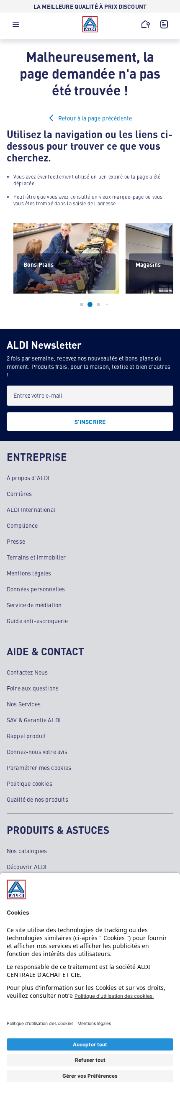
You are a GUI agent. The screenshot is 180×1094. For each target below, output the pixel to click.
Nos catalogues (27, 850)
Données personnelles (36, 589)
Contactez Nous (27, 672)
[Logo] (90, 24)
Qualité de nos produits (37, 799)
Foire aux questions (33, 688)
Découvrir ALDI (26, 866)
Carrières (19, 493)
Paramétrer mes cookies (39, 767)
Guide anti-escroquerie (37, 620)
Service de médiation (34, 605)
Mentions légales (29, 573)
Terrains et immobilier (36, 557)
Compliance (22, 525)
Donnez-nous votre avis (37, 751)
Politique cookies (29, 783)
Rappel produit (26, 735)
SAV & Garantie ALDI (34, 720)
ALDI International (31, 509)
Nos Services (24, 704)
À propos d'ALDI (28, 477)
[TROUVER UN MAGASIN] (146, 24)
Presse (16, 541)
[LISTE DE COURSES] (164, 24)
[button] (16, 26)
